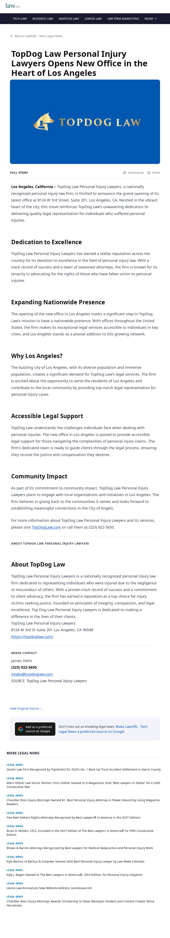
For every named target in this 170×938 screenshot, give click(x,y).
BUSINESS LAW (43, 19)
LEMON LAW (93, 19)
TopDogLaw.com (46, 527)
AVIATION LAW (69, 19)
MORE (149, 19)
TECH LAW (20, 19)
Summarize (136, 173)
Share (156, 173)
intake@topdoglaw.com (32, 674)
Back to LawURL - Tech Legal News (38, 36)
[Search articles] (165, 6)
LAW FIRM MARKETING (123, 19)
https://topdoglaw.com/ (32, 636)
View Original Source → (26, 708)
